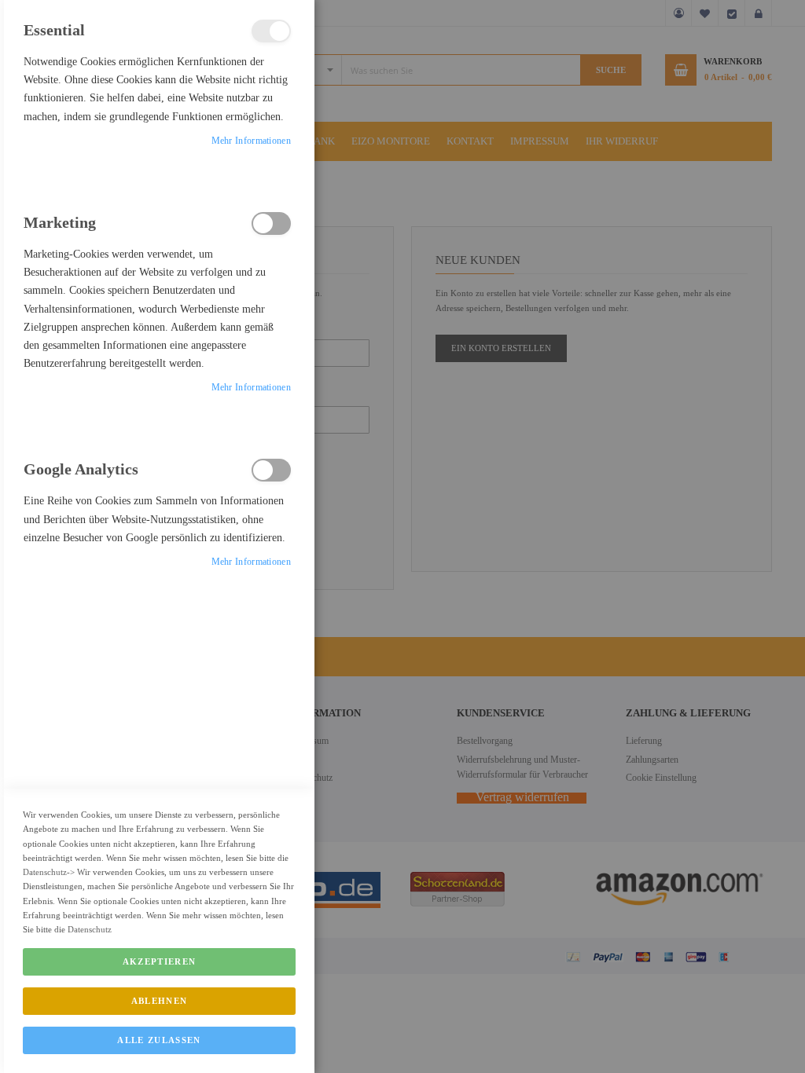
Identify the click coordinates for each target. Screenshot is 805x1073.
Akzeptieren (160, 961)
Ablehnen (159, 1000)
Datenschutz (45, 872)
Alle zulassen (159, 1040)
